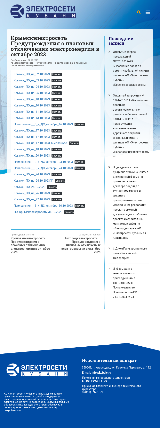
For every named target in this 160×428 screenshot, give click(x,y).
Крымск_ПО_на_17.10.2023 (32, 130)
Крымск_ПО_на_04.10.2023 (32, 86)
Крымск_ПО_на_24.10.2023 (32, 174)
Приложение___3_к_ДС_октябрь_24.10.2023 (43, 168)
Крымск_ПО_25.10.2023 (29, 187)
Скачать (56, 74)
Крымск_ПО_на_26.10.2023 (32, 193)
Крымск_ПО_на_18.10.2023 (32, 149)
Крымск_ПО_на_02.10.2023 (32, 74)
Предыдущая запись (30, 243)
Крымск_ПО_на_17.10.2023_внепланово (40, 143)
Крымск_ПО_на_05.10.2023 (32, 93)
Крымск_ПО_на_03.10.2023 (32, 80)
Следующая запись (80, 243)
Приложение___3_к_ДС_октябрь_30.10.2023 (43, 205)
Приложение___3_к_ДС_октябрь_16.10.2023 (43, 124)
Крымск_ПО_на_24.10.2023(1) (33, 180)
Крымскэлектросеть (22, 63)
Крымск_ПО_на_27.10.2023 (32, 199)
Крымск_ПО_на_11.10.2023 (32, 112)
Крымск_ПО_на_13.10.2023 (32, 118)
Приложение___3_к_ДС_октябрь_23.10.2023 (43, 162)
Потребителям (44, 63)
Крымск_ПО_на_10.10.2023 (32, 99)
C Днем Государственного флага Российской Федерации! (130, 253)
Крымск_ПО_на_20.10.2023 (32, 155)
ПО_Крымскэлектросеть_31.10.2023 (38, 212)
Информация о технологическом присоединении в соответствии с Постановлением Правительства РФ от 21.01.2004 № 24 (127, 282)
